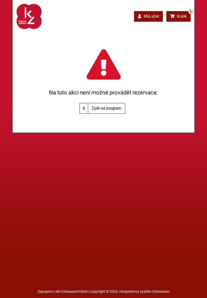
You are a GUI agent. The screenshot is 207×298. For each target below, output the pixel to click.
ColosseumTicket (74, 291)
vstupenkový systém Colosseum (144, 291)
